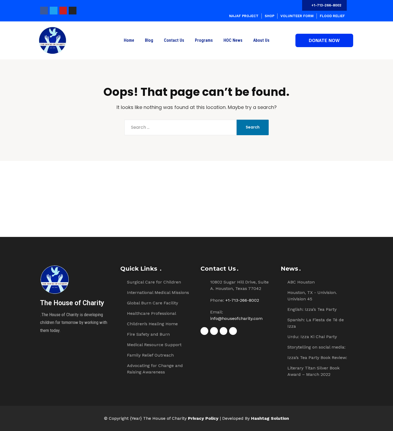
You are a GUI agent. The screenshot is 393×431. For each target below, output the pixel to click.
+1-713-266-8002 (242, 300)
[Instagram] (72, 10)
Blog (149, 40)
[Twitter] (53, 10)
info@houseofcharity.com (236, 318)
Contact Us (174, 40)
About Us (261, 40)
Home (129, 40)
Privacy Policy (203, 418)
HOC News (233, 40)
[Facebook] (44, 10)
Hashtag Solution (270, 418)
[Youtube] (63, 10)
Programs (204, 40)
